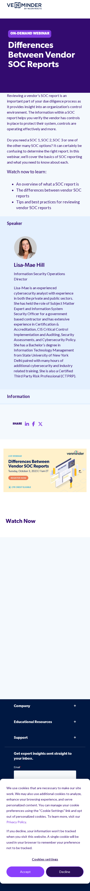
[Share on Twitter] (40, 424)
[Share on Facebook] (33, 424)
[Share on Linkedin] (27, 424)
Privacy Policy (16, 822)
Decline (64, 872)
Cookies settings (45, 859)
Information (18, 396)
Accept (25, 872)
